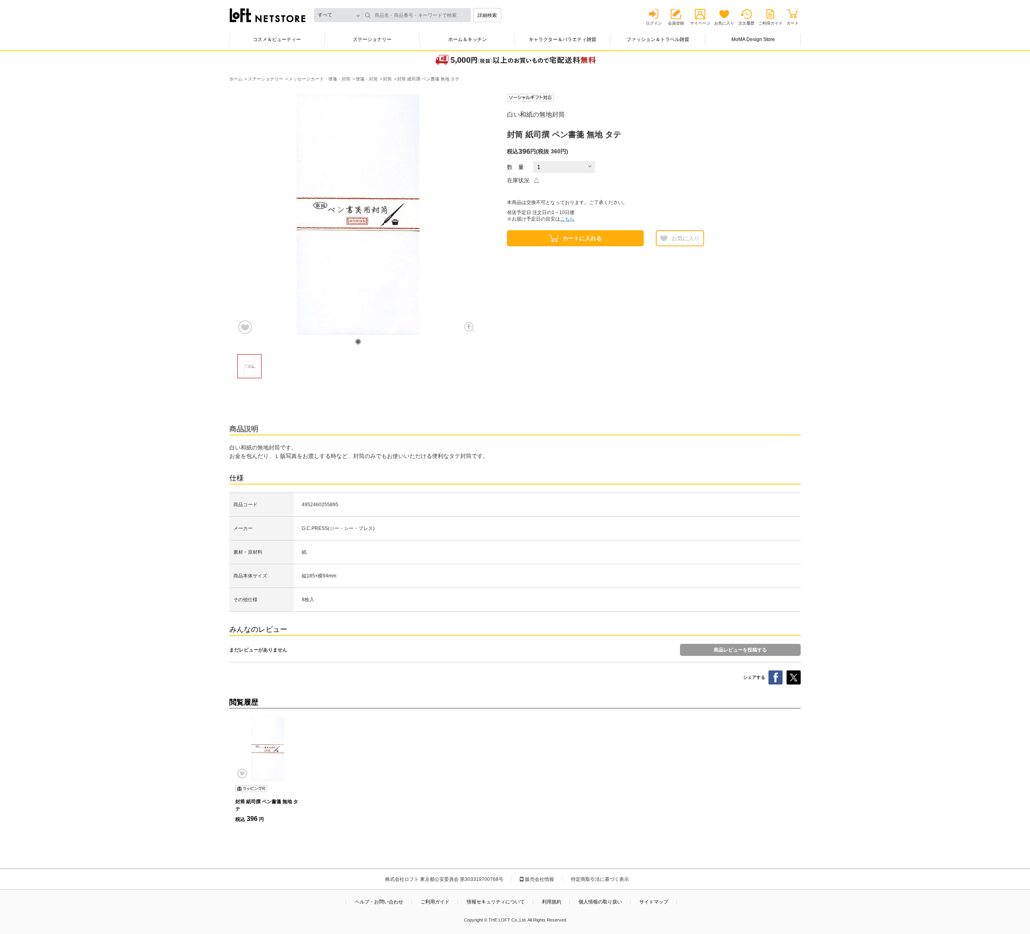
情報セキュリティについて (496, 901)
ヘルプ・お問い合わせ (379, 901)
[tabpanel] (358, 214)
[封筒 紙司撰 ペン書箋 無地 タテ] (267, 749)
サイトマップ (653, 901)
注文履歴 (746, 23)
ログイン (654, 23)
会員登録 (676, 23)
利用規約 (551, 901)
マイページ (700, 23)
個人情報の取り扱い (600, 901)
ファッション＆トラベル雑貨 (657, 39)
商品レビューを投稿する (740, 650)
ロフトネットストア (267, 15)
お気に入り (724, 23)
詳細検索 (487, 15)
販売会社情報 (539, 879)
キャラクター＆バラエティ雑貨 (562, 39)
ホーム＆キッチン (467, 39)
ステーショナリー (372, 39)
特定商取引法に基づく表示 (600, 879)
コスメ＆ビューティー (277, 39)
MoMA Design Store (753, 39)
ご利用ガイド (770, 23)
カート (793, 23)
